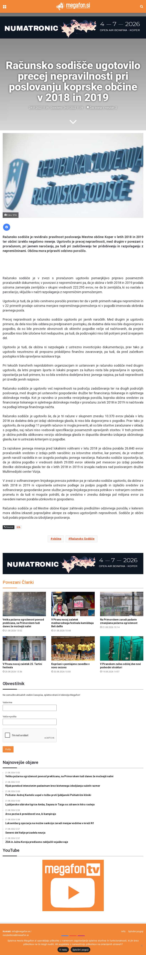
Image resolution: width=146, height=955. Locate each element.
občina (57, 538)
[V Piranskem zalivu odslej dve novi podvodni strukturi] (121, 648)
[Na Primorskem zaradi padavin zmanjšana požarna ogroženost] (121, 604)
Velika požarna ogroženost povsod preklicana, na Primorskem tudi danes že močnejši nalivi (23, 623)
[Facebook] (6, 227)
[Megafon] (73, 6)
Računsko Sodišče (82, 538)
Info (123, 931)
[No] (141, 945)
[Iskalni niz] (141, 8)
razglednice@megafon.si (16, 935)
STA (18, 527)
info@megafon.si (21, 931)
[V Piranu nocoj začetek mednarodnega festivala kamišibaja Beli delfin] (73, 604)
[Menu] (4, 8)
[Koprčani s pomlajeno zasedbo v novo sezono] (73, 648)
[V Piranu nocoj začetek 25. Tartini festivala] (24, 648)
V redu (63, 949)
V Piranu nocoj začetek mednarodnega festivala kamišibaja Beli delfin (72, 623)
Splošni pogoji (135, 931)
